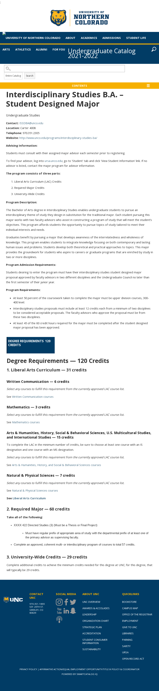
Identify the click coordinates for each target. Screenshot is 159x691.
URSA (125, 652)
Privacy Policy (28, 669)
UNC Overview (91, 602)
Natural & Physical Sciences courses (35, 490)
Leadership (89, 614)
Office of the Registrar (137, 614)
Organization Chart (95, 621)
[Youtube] (59, 610)
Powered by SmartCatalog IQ (80, 674)
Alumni (41, 49)
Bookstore (129, 602)
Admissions (111, 38)
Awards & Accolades (96, 608)
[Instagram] (59, 602)
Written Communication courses (33, 397)
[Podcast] (59, 619)
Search (29, 75)
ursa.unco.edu (53, 161)
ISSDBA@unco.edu (31, 123)
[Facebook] (66, 602)
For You (59, 49)
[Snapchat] (73, 610)
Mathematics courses (26, 422)
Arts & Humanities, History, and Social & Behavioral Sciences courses (56, 465)
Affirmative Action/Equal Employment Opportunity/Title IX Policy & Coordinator (89, 669)
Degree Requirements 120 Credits (29, 343)
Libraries (128, 633)
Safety (126, 646)
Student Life (136, 38)
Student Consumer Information (94, 641)
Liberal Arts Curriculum (29, 498)
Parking (127, 639)
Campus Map (130, 608)
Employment (130, 621)
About (70, 38)
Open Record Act (133, 658)
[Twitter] (73, 602)
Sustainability (91, 649)
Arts (6, 49)
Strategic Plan (92, 627)
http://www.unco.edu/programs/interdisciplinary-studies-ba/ (58, 138)
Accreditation (91, 633)
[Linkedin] (66, 610)
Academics (89, 38)
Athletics (23, 49)
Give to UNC (129, 627)
